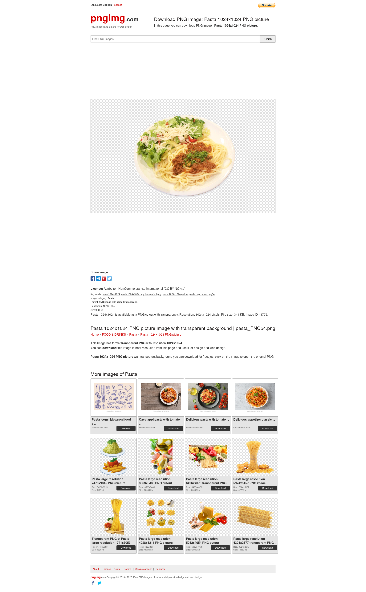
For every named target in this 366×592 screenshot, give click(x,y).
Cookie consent (143, 568)
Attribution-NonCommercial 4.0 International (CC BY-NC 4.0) (144, 288)
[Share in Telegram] (98, 278)
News (117, 568)
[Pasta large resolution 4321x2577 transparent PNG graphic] (255, 517)
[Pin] (104, 278)
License (107, 568)
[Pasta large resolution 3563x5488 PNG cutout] (161, 457)
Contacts (160, 568)
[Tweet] (109, 278)
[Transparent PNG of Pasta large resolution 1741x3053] (113, 517)
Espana (118, 4)
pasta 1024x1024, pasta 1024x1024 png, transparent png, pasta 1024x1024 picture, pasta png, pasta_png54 (158, 294)
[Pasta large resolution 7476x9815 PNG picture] (113, 457)
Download (126, 428)
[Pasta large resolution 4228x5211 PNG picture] (161, 517)
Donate (127, 568)
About (96, 568)
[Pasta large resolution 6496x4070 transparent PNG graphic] (208, 457)
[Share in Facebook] (93, 278)
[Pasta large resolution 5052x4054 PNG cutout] (208, 517)
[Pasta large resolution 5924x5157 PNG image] (255, 457)
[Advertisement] (183, 72)
